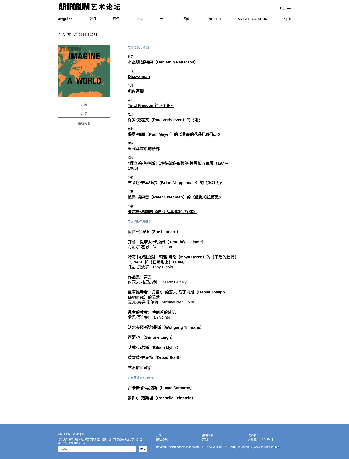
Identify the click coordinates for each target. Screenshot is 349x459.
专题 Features (139, 221)
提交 (142, 449)
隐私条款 (162, 439)
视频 (186, 19)
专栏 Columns (138, 47)
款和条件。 (246, 446)
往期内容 (84, 123)
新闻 (92, 19)
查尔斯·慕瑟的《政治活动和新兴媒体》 (162, 211)
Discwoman (139, 76)
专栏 (163, 19)
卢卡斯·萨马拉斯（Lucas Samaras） (161, 388)
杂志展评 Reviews (141, 377)
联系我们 (254, 435)
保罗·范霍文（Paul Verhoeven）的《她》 (165, 120)
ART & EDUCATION (252, 19)
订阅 (287, 19)
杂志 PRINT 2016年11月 (77, 35)
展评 (116, 19)
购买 (84, 114)
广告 (159, 435)
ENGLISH (213, 19)
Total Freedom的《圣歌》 (151, 105)
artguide (65, 19)
